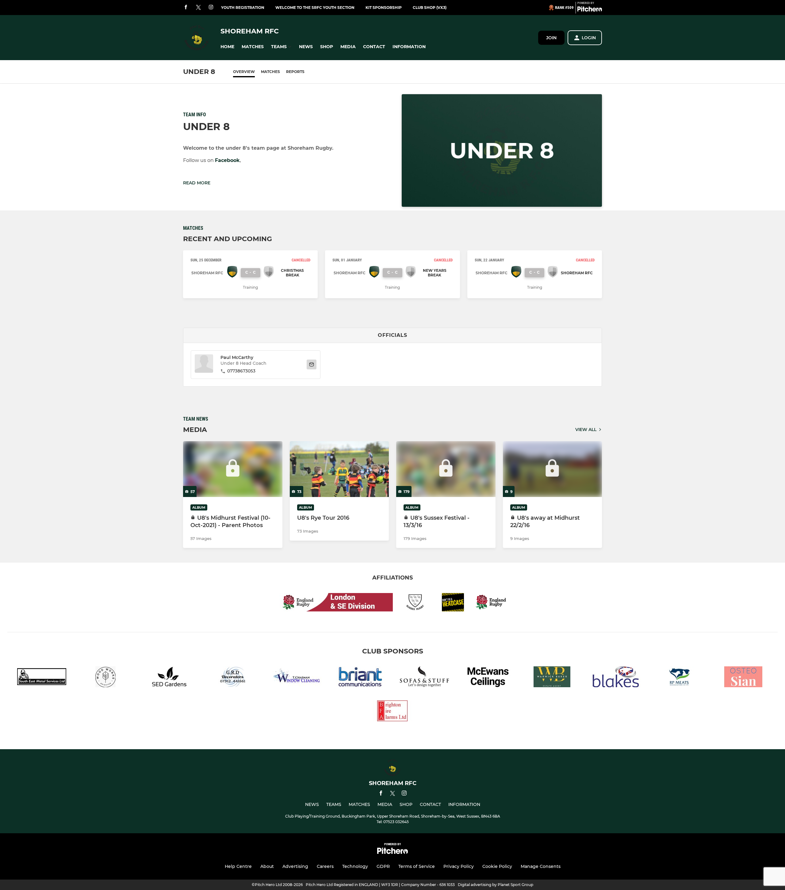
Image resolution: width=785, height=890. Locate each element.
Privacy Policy (458, 866)
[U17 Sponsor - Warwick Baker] (551, 677)
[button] (227, 47)
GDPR (383, 866)
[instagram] (211, 7)
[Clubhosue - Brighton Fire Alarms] (392, 711)
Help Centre (238, 866)
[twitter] (198, 7)
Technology (355, 866)
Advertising (295, 866)
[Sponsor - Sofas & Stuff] (424, 677)
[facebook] (186, 7)
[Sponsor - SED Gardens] (169, 677)
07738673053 (241, 371)
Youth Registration (242, 7)
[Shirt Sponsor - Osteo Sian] (743, 677)
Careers (325, 866)
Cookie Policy (497, 866)
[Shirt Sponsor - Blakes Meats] (615, 677)
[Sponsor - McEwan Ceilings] (488, 677)
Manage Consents (541, 866)
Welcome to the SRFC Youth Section (314, 7)
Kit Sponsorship (384, 7)
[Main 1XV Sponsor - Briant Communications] (360, 677)
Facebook (227, 160)
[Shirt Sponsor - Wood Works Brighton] (105, 677)
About (267, 866)
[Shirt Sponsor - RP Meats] (679, 677)
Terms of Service (416, 866)
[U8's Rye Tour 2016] (339, 469)
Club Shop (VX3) (429, 7)
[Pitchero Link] (589, 10)
